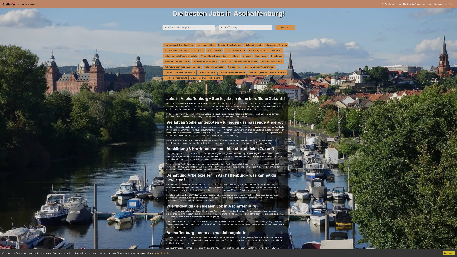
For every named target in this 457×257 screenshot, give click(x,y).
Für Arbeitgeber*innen (391, 4)
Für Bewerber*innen (412, 4)
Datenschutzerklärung (444, 4)
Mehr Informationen (163, 253)
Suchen (285, 27)
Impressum (427, 4)
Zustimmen (449, 253)
